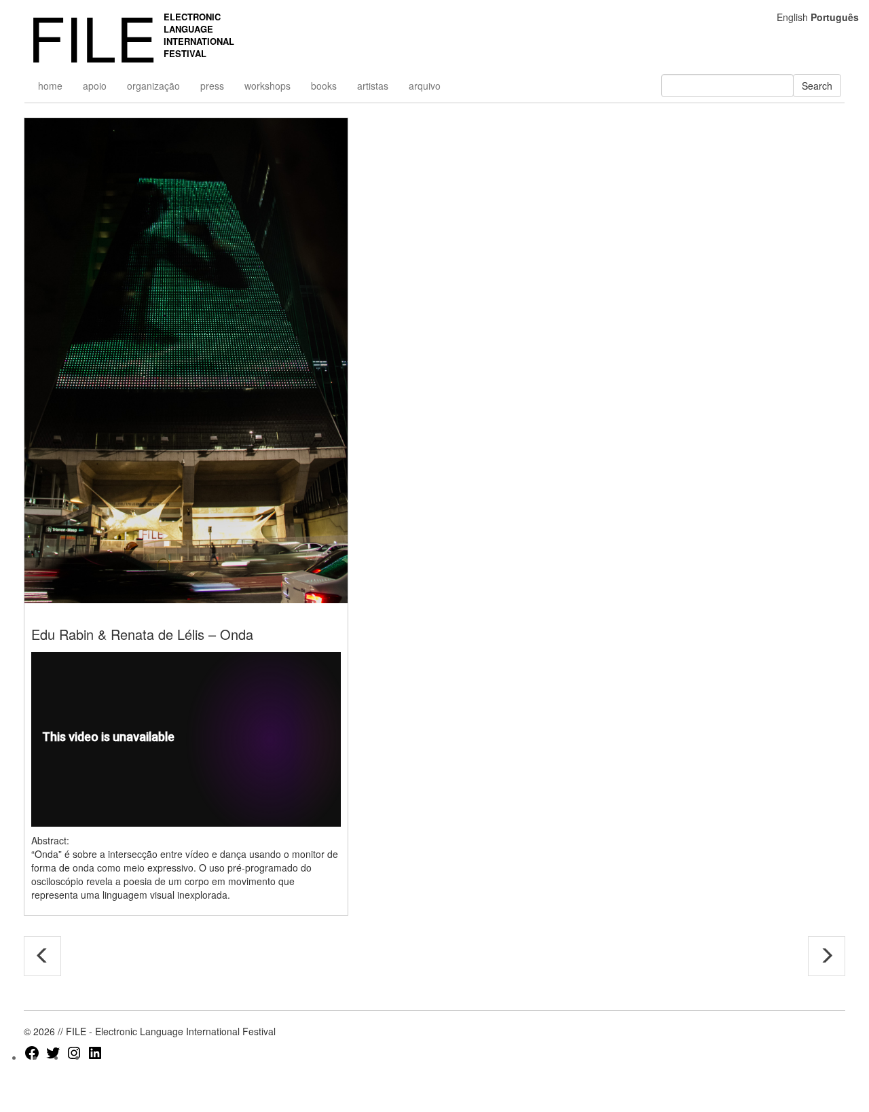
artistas (372, 85)
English (792, 17)
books (324, 85)
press (212, 85)
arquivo (425, 85)
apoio (95, 85)
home (50, 85)
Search (817, 85)
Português (835, 17)
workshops (267, 85)
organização (153, 85)
